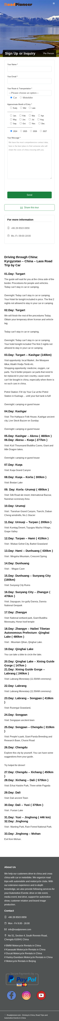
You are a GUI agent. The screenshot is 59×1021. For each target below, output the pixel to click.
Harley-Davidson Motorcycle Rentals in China (29, 957)
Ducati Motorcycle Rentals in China (24, 953)
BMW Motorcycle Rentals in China (23, 945)
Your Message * (13, 138)
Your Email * (12, 77)
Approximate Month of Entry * (19, 104)
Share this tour (31, 207)
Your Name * (12, 64)
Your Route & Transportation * (19, 88)
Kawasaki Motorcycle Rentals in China (25, 949)
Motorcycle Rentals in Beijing (21, 961)
